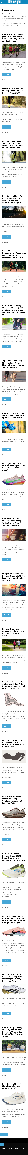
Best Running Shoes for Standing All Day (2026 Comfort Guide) (12, 1086)
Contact (10, 1152)
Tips (5, 1075)
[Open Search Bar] (26, 2)
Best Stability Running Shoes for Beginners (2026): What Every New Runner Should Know (12, 144)
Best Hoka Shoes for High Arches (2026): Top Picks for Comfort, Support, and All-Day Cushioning (13, 685)
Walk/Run (3, 1148)
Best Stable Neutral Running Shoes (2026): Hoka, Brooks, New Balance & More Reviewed (13, 857)
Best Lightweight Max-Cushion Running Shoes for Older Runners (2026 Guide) (13, 466)
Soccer (6, 965)
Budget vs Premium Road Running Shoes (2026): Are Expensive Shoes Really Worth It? (13, 577)
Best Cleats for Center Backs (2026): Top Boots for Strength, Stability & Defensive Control (12, 977)
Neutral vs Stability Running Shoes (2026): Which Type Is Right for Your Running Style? (12, 522)
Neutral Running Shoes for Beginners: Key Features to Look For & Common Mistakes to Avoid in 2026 (14, 254)
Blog (23, 1148)
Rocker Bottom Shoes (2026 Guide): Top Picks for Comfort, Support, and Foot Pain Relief (13, 799)
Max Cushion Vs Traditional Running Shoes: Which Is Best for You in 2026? (14, 90)
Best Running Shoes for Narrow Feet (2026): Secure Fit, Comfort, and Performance (13, 743)
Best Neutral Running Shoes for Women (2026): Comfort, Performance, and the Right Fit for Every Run (13, 310)
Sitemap (3, 1152)
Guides (6, 80)
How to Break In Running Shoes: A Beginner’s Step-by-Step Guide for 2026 (13, 415)
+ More (4, 1134)
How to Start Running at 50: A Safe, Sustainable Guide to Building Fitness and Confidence (13, 37)
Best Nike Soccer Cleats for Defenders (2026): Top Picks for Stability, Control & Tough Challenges (13, 919)
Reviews (17, 1148)
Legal (11, 1140)
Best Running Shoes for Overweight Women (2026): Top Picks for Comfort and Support (12, 199)
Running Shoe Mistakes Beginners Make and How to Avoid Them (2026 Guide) (13, 632)
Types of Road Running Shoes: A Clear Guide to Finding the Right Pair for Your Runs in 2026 (13, 364)
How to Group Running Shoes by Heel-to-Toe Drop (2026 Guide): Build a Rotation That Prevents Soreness (13, 1031)
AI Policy (7, 1140)
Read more (6, 74)
